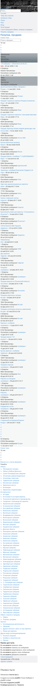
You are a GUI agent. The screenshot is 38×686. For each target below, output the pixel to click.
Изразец (3, 392)
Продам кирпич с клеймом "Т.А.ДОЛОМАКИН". (17, 156)
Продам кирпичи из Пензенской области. (15, 281)
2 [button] (0, 47)
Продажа (3, 267)
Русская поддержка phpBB (10, 682)
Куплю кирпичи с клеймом (9, 351)
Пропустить (4, 8)
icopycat (3, 200)
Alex (19, 374)
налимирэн (4, 270)
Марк (2, 103)
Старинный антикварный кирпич (12, 420)
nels (1, 66)
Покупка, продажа (10, 34)
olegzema (3, 228)
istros (2, 186)
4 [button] (0, 52)
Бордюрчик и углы (7, 406)
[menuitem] (6, 15)
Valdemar (3, 353)
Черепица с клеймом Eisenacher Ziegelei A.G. (16, 170)
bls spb (2, 297)
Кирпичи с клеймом (7, 323)
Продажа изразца (6, 365)
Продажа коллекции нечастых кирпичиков (15, 309)
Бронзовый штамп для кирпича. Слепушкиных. (17, 212)
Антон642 (4, 284)
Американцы (5, 240)
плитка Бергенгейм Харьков (10, 226)
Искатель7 (4, 214)
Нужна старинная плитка (9, 198)
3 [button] (0, 50)
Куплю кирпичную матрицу (10, 142)
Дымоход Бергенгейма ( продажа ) (13, 87)
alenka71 (3, 339)
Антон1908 (4, 131)
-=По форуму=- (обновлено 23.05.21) (13, 64)
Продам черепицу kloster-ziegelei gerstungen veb (17, 128)
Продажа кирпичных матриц (10, 295)
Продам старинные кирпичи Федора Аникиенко (17, 101)
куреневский (22, 165)
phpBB (17, 678)
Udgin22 (3, 256)
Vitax (2, 172)
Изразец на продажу (7, 378)
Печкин (3, 89)
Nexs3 (2, 145)
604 (1, 242)
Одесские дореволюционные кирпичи (14, 184)
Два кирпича (5, 253)
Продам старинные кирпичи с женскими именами (18, 114)
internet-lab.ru (14, 674)
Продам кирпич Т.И (7, 337)
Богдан (3, 422)
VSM (19, 249)
